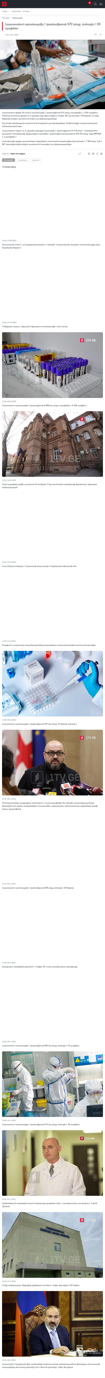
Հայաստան (35, 160)
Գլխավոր (5, 18)
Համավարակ (22, 160)
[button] (6, 11)
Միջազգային (8, 160)
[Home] (4, 4)
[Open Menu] (101, 4)
